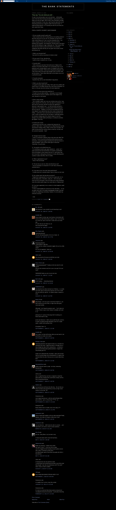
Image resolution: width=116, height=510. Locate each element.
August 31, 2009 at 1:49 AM (44, 259)
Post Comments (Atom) (43, 502)
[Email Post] (49, 199)
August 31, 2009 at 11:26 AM (44, 283)
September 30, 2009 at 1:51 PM (45, 409)
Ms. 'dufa (38, 207)
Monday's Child (39, 341)
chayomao (38, 240)
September (72, 42)
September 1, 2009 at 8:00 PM (45, 338)
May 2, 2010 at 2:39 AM (42, 439)
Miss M (37, 432)
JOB (37, 472)
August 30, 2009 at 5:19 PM (44, 227)
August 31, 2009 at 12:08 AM (44, 251)
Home (48, 499)
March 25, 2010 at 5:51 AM (44, 428)
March (71, 60)
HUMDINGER (39, 286)
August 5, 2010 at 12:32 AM (44, 468)
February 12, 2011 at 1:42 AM (45, 493)
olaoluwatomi (38, 413)
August (71, 44)
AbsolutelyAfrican (40, 364)
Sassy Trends (39, 262)
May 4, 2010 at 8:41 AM (42, 456)
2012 (69, 32)
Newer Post (34, 499)
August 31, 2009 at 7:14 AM (44, 275)
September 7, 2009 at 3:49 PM (45, 381)
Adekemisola (38, 443)
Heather (37, 385)
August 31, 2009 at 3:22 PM (44, 296)
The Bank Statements (58, 6)
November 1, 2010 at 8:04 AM (45, 476)
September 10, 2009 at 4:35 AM (45, 402)
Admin (37, 255)
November (72, 40)
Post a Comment (36, 497)
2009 (69, 38)
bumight (37, 215)
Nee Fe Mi (38, 279)
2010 (69, 36)
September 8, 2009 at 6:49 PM (45, 392)
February (72, 62)
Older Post (61, 499)
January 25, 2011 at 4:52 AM (44, 484)
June (71, 53)
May (71, 55)
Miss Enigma (39, 231)
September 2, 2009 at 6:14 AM (45, 360)
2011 (69, 34)
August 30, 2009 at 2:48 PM (44, 211)
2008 (69, 64)
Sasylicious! (38, 422)
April (71, 58)
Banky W (38, 299)
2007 (69, 66)
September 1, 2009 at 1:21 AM (45, 328)
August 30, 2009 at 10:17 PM (44, 237)
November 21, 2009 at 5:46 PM (45, 419)
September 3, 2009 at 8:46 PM (45, 370)
